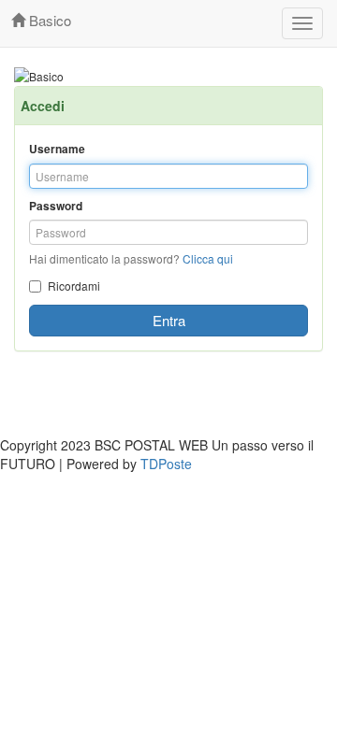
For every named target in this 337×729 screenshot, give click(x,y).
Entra (169, 320)
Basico (48, 20)
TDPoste (166, 463)
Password (55, 206)
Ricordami (74, 285)
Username (57, 149)
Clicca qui (208, 258)
